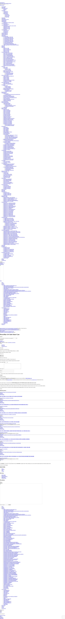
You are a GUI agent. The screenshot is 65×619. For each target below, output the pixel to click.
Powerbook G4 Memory (7, 142)
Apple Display (4, 6)
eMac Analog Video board (7, 83)
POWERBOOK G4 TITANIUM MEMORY (10, 573)
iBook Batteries (6, 85)
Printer (3, 258)
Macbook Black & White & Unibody (9, 22)
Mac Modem (3, 160)
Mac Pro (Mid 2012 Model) (7, 180)
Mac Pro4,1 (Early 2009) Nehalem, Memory (11, 136)
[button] (1, 399)
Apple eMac (3, 7)
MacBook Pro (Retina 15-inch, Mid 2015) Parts (10, 233)
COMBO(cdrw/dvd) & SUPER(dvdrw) (10, 166)
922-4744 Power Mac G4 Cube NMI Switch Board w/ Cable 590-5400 (15, 447)
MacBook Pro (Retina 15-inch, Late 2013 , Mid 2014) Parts (12, 231)
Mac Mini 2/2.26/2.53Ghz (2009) (8, 152)
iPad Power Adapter (6, 77)
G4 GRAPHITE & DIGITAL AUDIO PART (10, 297)
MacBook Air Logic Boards (7, 116)
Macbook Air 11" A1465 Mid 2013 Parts (9, 204)
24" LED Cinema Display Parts (8, 42)
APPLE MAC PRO (6, 311)
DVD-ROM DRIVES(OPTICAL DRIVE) (10, 292)
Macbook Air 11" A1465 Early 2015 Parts (9, 203)
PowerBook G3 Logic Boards (8, 123)
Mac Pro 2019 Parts (6, 181)
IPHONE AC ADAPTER (7, 536)
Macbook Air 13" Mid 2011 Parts (8, 213)
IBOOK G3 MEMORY (7, 302)
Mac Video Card (4, 191)
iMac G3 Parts (6, 67)
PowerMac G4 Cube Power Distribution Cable (6, 332)
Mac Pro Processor (6, 185)
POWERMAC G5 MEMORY (8, 582)
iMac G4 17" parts (7, 69)
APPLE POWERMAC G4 (7, 320)
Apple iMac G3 (6, 11)
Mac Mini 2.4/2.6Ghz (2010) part (8, 151)
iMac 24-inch (7, 16)
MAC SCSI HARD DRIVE (7, 550)
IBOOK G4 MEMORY (7, 304)
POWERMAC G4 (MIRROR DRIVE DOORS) (10, 576)
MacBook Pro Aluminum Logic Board (9, 118)
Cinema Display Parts (5, 36)
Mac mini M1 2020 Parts (7, 157)
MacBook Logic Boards (7, 117)
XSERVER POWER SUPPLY (8, 584)
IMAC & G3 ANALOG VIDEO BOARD (10, 306)
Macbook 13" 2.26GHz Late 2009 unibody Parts (10, 198)
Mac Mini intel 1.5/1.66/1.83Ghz (8, 155)
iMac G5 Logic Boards (7, 113)
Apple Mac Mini (4, 20)
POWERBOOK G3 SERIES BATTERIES (10, 570)
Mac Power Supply (4, 171)
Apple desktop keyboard (7, 103)
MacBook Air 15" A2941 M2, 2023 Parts (9, 215)
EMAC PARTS (6, 296)
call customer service (34, 379)
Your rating (2, 362)
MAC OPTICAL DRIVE (7, 541)
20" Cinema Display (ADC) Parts (8, 39)
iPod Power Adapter (6, 79)
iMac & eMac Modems (7, 161)
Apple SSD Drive (6, 93)
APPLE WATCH (6, 600)
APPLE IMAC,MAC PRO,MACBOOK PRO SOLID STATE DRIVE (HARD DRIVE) (16, 287)
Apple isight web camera (5, 19)
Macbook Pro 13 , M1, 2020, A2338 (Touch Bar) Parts (11, 236)
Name (1, 370)
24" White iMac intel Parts (9, 74)
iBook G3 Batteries (8, 86)
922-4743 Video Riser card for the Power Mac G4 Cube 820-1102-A (15, 430)
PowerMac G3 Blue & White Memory (9, 145)
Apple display (5, 315)
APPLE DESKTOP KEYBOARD (8, 286)
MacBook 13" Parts (4, 196)
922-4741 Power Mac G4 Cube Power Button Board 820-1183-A (14, 404)
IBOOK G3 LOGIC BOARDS (8, 301)
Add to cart (1, 339)
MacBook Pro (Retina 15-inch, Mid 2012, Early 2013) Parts (12, 232)
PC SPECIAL (6, 603)
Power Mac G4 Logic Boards (8, 121)
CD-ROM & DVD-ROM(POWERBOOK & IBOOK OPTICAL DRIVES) (14, 290)
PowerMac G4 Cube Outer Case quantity (7, 338)
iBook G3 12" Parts (6, 48)
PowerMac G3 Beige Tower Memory (9, 144)
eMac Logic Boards (6, 109)
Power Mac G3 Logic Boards (8, 120)
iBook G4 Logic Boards (7, 111)
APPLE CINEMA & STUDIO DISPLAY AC (10, 285)
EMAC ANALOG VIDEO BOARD (9, 294)
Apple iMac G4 (6, 12)
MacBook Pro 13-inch (7, 26)
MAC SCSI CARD (6, 549)
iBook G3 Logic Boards (7, 110)
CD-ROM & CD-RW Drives (9, 167)
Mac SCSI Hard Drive (7, 98)
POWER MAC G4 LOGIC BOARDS (9, 565)
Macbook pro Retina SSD (7, 100)
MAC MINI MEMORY (7, 540)
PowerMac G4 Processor (7, 188)
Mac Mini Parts (4, 150)
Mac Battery (3, 84)
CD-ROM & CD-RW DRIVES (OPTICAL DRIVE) (11, 289)
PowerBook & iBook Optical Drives (9, 164)
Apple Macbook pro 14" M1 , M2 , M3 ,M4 (10, 25)
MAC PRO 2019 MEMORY (8, 545)
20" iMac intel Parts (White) (9, 73)
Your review (2, 368)
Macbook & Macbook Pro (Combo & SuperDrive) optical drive (12, 551)
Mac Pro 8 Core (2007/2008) (8, 182)
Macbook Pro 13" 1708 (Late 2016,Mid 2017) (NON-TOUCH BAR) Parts (14, 237)
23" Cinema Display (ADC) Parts (8, 41)
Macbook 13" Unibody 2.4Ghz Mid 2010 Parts (10, 199)
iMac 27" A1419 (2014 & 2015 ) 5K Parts (9, 61)
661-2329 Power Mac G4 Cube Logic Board (9, 421)
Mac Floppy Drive (6, 588)
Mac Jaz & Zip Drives (5, 101)
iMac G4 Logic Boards (7, 112)
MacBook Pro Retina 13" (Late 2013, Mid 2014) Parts (11, 243)
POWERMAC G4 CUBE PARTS (8, 577)
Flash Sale (3, 46)
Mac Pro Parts (4, 178)
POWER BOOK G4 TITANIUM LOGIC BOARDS (11, 563)
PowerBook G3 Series (8, 90)
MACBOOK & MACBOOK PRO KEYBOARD (11, 555)
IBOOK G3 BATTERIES (7, 300)
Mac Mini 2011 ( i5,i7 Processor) (8, 153)
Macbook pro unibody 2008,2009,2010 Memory (12, 140)
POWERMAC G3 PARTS (7, 575)
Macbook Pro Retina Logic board (8, 119)
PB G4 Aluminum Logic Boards (9, 124)
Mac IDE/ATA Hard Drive (7, 95)
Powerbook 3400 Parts (7, 247)
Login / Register (4, 608)
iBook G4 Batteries (8, 87)
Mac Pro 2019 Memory (7, 133)
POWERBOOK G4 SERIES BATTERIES (10, 572)
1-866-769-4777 (2, 2)
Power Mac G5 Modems (7, 162)
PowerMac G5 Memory (7, 149)
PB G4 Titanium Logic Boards (9, 125)
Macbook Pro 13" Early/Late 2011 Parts (10, 223)
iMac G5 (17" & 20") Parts (7, 70)
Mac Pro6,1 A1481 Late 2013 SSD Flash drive (10, 97)
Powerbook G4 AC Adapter (7, 81)
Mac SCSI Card (4, 189)
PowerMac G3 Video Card (7, 193)
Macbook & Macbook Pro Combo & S (9, 163)
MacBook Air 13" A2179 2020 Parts (9, 210)
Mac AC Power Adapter (5, 75)
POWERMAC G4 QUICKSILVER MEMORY (10, 579)
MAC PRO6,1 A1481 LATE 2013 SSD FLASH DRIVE (12, 548)
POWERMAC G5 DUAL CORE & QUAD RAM (11, 581)
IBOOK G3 (5, 313)
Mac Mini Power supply (7, 176)
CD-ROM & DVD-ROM (9, 165)
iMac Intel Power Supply (7, 175)
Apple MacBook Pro (6, 308)
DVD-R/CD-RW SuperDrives (9, 168)
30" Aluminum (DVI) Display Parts (8, 43)
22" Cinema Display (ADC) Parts (8, 40)
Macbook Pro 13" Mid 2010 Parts (10, 225)
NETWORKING (6, 587)
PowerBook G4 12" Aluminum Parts (9, 249)
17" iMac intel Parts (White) (9, 72)
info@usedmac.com (29, 378)
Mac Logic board (4, 108)
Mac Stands (3, 190)
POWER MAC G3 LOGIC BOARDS (9, 564)
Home (1, 328)
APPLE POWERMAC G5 (7, 321)
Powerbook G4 (6, 31)
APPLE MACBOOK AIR (7, 317)
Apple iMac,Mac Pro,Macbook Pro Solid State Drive (12, 94)
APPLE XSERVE (6, 310)
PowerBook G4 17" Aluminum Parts (9, 251)
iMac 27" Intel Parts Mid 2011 (8, 63)
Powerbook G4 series (8, 91)
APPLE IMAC (6, 604)
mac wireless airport (4, 195)
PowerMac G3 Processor (7, 187)
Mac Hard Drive (4, 92)
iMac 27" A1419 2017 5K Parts (8, 62)
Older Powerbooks (6, 30)
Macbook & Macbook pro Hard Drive (9, 99)
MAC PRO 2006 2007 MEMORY (8, 544)
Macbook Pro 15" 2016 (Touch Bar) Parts (9, 240)
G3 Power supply (6, 172)
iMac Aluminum (6, 13)
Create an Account (2, 615)
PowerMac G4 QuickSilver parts (8, 256)
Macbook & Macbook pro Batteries (8, 88)
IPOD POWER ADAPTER (7, 537)
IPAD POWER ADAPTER (7, 535)
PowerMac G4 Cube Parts (7, 255)
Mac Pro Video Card (6, 192)
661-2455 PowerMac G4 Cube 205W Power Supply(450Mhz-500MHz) (15, 439)
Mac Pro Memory (6, 134)
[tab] (33, 344)
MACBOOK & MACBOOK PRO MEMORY (10, 556)
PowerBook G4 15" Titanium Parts (8, 250)
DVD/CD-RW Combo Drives (9, 170)
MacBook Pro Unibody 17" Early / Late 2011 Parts (11, 227)
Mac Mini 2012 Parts (6, 154)
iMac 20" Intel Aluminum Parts (8, 54)
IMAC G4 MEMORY (7, 531)
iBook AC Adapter (6, 76)
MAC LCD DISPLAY (7, 585)
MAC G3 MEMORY (7, 307)
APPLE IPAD (6, 592)
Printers (5, 316)
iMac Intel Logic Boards (7, 114)
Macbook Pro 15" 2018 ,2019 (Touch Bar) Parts (10, 241)
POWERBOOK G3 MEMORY (8, 569)
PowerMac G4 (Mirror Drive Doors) (9, 254)
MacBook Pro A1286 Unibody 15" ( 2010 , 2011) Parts (11, 221)
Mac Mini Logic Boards (7, 115)
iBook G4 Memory (6, 128)
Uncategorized (4, 260)
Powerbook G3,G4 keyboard (9, 106)
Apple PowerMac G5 (5, 34)
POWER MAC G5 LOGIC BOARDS (9, 566)
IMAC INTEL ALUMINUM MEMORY (9, 533)
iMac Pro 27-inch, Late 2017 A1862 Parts (9, 65)
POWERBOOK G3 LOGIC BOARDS (9, 568)
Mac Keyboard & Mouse (5, 102)
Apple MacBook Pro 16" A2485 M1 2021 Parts (10, 230)
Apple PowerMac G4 (5, 33)
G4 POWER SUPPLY (7, 298)
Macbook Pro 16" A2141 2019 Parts (9, 242)
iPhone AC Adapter (6, 78)
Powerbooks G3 (6, 32)
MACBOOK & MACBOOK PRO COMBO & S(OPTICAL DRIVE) (13, 554)
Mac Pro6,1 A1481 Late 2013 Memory (10, 138)
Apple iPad (3, 17)
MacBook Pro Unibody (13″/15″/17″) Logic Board (11, 561)
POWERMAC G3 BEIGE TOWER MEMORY (10, 574)
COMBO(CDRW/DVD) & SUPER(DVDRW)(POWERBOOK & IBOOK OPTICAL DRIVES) (17, 291)
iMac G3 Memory (6, 129)
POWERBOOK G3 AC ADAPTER (9, 567)
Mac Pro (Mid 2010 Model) (7, 179)
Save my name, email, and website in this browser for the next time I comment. (12, 373)
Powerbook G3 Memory (7, 141)
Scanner (3, 259)
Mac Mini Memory (6, 132)
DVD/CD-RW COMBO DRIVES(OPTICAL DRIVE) (11, 293)
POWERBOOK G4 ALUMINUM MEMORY (10, 571)
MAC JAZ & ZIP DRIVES (7, 539)
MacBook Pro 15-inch (7, 27)
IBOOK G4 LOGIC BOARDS (8, 527)
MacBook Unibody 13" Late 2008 (8, 201)
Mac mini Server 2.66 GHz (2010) (8, 159)
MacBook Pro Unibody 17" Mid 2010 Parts (10, 228)
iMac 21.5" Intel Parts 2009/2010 (8, 55)
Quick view (1, 393)
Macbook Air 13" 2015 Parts (8, 208)
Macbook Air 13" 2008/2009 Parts (8, 207)
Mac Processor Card (4, 184)
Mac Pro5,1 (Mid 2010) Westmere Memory (11, 137)
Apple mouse (5, 107)
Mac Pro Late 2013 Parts (7, 183)
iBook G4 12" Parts (6, 50)
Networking (3, 245)
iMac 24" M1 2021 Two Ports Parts (8, 59)
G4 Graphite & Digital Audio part (8, 253)
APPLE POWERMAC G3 (7, 319)
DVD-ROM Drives (8, 169)
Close (1, 610)
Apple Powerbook (4, 29)
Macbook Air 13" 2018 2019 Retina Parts (9, 209)
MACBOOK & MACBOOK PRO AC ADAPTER (11, 552)
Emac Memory (6, 127)
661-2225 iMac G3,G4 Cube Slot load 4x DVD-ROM (11, 396)
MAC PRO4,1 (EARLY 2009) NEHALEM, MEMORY (11, 546)
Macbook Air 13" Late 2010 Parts (8, 211)
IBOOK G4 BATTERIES (7, 303)
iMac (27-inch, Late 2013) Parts (8, 53)
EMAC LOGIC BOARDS (7, 295)
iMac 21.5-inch (7, 15)
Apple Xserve (4, 35)
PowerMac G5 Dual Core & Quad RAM (9, 148)
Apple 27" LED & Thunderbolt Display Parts (10, 44)
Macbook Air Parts (4, 202)
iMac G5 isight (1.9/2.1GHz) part (8, 71)
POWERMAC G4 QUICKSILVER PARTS (10, 580)
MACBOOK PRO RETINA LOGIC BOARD (10, 559)
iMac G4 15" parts (7, 68)
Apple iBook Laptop (5, 8)
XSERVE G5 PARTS (7, 583)
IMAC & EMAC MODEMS (8, 305)
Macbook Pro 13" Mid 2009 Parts (10, 224)
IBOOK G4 (5, 314)
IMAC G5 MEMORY (7, 532)
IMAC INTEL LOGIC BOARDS (8, 534)
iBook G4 (5, 9)
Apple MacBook (4, 21)
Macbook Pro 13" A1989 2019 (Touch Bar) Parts (10, 238)
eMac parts (3, 45)
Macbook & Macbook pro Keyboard (10, 105)
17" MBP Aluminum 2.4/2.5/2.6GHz (9, 220)
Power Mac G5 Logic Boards (8, 122)
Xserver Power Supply (7, 177)
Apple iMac (3, 10)
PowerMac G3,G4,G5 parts (6, 252)
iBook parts (3, 47)
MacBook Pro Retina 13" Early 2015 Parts (9, 244)
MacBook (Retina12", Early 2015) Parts (9, 197)
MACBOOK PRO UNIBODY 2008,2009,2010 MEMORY (12, 562)
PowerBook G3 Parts (7, 248)
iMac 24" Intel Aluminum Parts (8, 58)
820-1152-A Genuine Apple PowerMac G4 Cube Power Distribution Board (17, 456)
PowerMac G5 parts (6, 257)
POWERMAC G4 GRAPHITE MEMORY (10, 578)
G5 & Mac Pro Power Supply (8, 174)
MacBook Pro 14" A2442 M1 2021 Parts (9, 239)
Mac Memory (4, 126)
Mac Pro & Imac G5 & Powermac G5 (9, 96)
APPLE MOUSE (6, 288)
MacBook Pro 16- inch (7, 28)
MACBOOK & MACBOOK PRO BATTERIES (10, 553)
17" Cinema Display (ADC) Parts (8, 37)
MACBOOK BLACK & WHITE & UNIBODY (10, 596)
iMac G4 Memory (6, 130)
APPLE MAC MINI (6, 599)
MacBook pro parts (4, 217)
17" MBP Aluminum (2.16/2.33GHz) (9, 219)
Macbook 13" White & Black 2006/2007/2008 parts (11, 200)
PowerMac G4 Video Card (7, 194)
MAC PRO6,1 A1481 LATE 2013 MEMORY (10, 547)
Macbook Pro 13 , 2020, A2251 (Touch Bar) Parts (11, 234)
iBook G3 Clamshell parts (7, 49)
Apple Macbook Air (4, 23)
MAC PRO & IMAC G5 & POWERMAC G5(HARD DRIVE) (13, 543)
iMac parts (3, 66)
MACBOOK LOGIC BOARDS (8, 558)
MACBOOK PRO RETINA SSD (8, 560)
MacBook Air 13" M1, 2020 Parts (8, 212)
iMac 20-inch (7, 14)
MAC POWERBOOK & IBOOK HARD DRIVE (11, 542)
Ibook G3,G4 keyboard (8, 104)
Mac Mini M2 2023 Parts (7, 158)
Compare (3, 607)
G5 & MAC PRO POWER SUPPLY (9, 299)
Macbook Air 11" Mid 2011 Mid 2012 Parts (10, 206)
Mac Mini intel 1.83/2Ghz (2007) (8, 156)
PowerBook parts (4, 246)
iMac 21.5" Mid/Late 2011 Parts (8, 57)
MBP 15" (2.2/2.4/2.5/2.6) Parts (8, 229)
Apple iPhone (4, 18)
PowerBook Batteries (7, 89)
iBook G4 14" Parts (6, 51)
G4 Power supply (6, 173)
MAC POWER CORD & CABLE (8, 586)
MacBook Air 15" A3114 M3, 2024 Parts (9, 216)
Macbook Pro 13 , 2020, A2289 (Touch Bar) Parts (11, 235)
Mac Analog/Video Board (5, 82)
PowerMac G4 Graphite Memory (8, 146)
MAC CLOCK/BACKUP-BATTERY (9, 538)
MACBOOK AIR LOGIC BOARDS (9, 557)
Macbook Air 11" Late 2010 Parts (8, 205)
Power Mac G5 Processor (7, 186)
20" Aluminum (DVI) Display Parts (8, 38)
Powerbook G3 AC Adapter (7, 80)
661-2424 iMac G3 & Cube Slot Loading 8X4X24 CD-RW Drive (13, 412)
